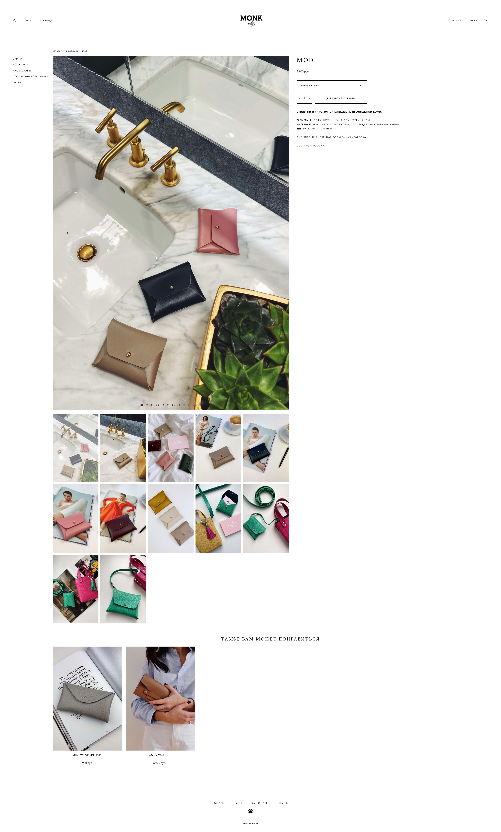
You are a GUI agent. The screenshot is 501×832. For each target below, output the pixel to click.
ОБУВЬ (17, 82)
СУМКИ (17, 58)
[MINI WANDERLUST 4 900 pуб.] (87, 699)
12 (200, 405)
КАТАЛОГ (28, 20)
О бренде (238, 802)
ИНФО (473, 20)
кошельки (72, 50)
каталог (57, 50)
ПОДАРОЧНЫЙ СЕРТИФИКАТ (31, 76)
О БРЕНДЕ (46, 20)
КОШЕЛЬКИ (20, 64)
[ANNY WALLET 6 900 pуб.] (160, 699)
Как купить (259, 802)
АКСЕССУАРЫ (22, 70)
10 (189, 405)
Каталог (220, 802)
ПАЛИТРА (457, 20)
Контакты (281, 802)
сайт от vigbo (250, 823)
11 (194, 405)
